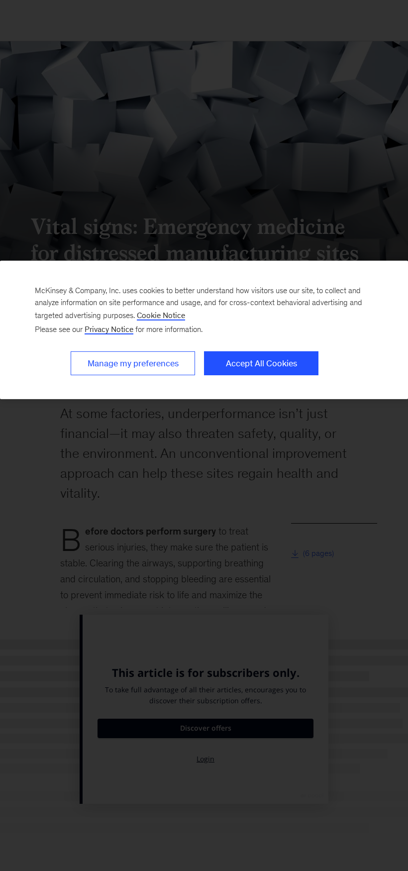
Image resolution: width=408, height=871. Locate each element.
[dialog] (204, 330)
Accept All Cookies (261, 363)
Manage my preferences (133, 363)
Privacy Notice (109, 329)
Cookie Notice (161, 315)
